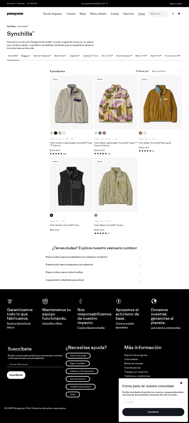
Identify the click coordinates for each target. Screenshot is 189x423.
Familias (11, 26)
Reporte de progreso (135, 355)
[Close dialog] (181, 383)
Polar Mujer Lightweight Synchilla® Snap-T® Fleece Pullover (115, 144)
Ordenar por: (142, 71)
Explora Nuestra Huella (90, 327)
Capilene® (74, 55)
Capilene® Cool (90, 55)
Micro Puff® (141, 55)
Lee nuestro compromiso (166, 327)
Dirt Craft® (107, 55)
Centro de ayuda (78, 355)
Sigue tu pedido (77, 363)
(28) (64, 154)
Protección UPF (173, 55)
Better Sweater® (42, 55)
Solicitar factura (78, 379)
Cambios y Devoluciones (82, 371)
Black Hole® (60, 55)
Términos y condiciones (137, 376)
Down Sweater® (124, 55)
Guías (73, 394)
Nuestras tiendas (133, 363)
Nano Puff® (156, 55)
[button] (53, 14)
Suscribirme (16, 375)
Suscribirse (153, 412)
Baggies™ (26, 55)
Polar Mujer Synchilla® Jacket (108, 225)
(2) (108, 233)
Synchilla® (23, 26)
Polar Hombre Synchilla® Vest (64, 225)
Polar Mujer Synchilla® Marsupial (155, 142)
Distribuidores (132, 367)
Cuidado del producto (80, 386)
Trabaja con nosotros (136, 371)
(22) (109, 154)
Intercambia (131, 359)
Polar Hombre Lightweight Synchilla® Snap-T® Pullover (71, 144)
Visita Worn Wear (52, 323)
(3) (153, 151)
